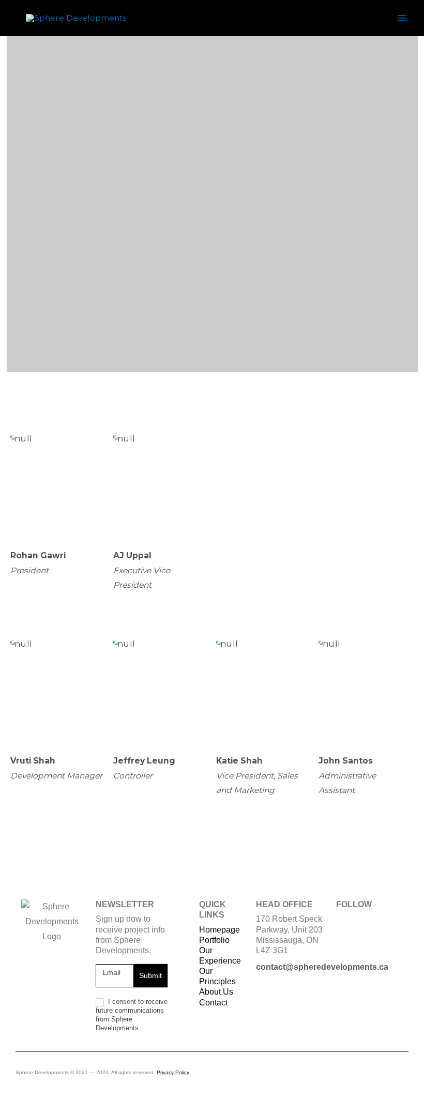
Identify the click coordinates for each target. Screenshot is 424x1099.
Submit (150, 975)
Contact (213, 1002)
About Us (216, 991)
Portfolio (214, 940)
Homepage (219, 929)
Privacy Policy (173, 1072)
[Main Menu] (402, 18)
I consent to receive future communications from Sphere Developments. (132, 1015)
